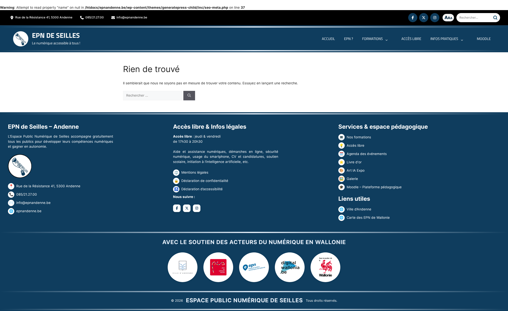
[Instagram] (434, 17)
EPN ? (348, 38)
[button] (387, 38)
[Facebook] (412, 17)
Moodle (484, 38)
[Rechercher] (495, 17)
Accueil (328, 38)
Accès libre (411, 38)
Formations (372, 38)
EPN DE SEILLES (56, 35)
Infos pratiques (444, 38)
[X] (423, 17)
